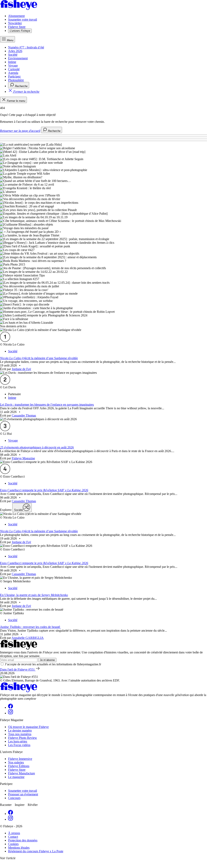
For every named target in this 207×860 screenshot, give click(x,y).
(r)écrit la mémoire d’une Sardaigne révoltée (39, 358)
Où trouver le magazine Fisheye (28, 727)
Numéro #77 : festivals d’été (26, 47)
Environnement (18, 58)
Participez (14, 76)
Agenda (13, 73)
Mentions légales (19, 847)
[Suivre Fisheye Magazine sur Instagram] (10, 713)
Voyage (13, 65)
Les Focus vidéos (19, 745)
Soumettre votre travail (22, 19)
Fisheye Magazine (23, 458)
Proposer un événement (23, 794)
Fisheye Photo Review (22, 737)
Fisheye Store (16, 26)
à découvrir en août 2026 (37, 447)
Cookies (13, 844)
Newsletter (15, 23)
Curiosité (14, 69)
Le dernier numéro (20, 730)
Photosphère (16, 80)
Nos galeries (16, 762)
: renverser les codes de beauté (30, 627)
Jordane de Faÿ (21, 369)
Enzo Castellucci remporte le (44, 490)
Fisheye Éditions (18, 766)
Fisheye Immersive (20, 758)
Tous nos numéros (19, 734)
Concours (14, 798)
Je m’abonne (47, 660)
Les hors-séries (17, 741)
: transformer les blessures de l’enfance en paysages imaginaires (47, 404)
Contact (13, 836)
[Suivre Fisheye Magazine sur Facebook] (10, 707)
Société (12, 54)
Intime (12, 62)
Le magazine (16, 777)
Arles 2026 (15, 51)
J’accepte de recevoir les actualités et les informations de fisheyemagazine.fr (53, 664)
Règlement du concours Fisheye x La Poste (35, 851)
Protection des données (22, 840)
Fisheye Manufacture (21, 773)
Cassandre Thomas (24, 415)
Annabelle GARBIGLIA (28, 637)
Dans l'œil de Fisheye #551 (18, 669)
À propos (14, 833)
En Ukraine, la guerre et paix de (34, 595)
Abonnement (16, 16)
